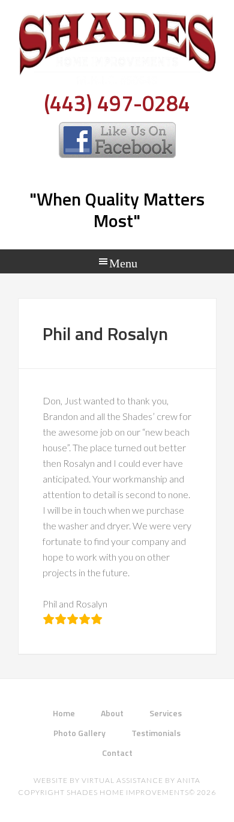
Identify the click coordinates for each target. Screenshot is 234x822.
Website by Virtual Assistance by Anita (117, 780)
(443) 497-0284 (117, 103)
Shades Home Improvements (117, 51)
